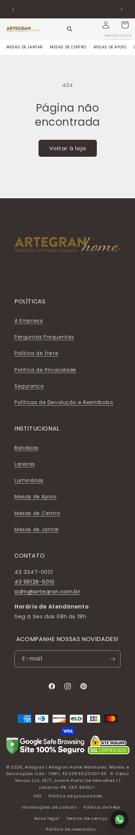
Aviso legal (46, 818)
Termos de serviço (87, 818)
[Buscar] (69, 29)
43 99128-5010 (34, 581)
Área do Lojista (117, 36)
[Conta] (106, 25)
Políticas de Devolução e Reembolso (63, 402)
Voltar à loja (67, 148)
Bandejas (26, 447)
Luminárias (29, 480)
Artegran (35, 767)
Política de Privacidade (45, 369)
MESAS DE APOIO (110, 47)
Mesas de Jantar (36, 529)
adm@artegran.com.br (47, 591)
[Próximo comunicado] (122, 9)
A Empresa (28, 320)
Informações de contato (49, 807)
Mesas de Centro (37, 513)
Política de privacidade (75, 796)
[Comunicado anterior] (13, 9)
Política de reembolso (71, 829)
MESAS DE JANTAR (24, 47)
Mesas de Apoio (35, 496)
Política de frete (36, 353)
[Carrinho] (125, 25)
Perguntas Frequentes (44, 337)
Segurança (29, 386)
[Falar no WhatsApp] (119, 819)
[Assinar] (112, 658)
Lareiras (24, 464)
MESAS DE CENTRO (68, 47)
